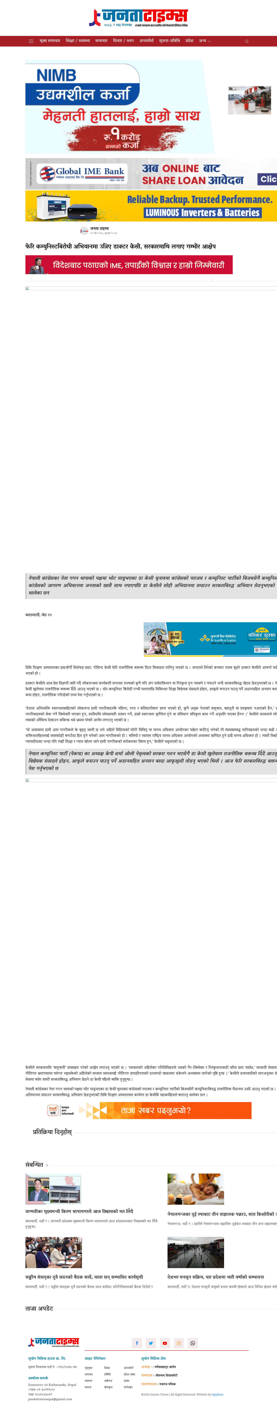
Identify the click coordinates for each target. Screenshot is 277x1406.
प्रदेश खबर (129, 1375)
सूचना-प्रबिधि (169, 41)
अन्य (202, 41)
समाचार (101, 41)
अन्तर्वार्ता (146, 41)
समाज (88, 1387)
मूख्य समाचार (50, 41)
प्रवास (126, 1381)
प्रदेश (189, 41)
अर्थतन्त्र (108, 1381)
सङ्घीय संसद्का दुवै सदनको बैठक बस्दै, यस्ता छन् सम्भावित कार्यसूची (84, 1277)
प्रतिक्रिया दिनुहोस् (52, 1132)
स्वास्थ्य (88, 1381)
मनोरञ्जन (128, 1387)
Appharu (217, 1395)
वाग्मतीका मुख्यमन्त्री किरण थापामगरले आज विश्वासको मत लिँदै (79, 1212)
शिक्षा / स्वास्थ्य (78, 41)
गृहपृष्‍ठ (88, 1368)
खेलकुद (108, 1387)
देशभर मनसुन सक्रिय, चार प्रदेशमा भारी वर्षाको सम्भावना (216, 1277)
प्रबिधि (107, 1375)
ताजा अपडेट (39, 1309)
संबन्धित (34, 1165)
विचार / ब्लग (123, 41)
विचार (107, 1368)
